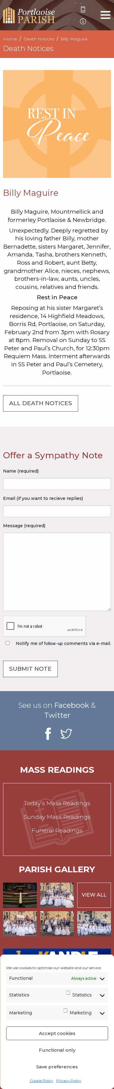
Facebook (71, 705)
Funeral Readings (57, 830)
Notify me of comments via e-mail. (63, 643)
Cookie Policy (41, 1080)
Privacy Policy (68, 1080)
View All (94, 895)
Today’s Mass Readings (57, 803)
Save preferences (57, 1067)
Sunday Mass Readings (57, 816)
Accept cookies (57, 1033)
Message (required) (24, 525)
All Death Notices (40, 403)
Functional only (57, 1050)
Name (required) (21, 471)
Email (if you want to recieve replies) (43, 498)
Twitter (57, 715)
